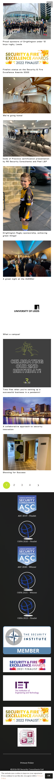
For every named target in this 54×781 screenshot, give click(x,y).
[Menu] (49, 4)
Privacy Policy (27, 763)
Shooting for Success (14, 472)
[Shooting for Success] (27, 452)
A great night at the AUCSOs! (18, 279)
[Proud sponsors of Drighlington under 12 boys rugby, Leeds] (27, 21)
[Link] (27, 504)
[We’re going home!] (27, 95)
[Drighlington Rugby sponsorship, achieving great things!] (27, 198)
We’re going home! (13, 116)
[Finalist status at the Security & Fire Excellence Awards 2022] (27, 58)
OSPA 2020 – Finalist (27, 541)
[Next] (37, 485)
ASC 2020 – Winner (27, 567)
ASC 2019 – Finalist (27, 516)
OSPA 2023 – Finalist (27, 618)
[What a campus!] (27, 308)
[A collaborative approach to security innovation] (27, 410)
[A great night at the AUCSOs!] (27, 259)
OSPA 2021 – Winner (27, 593)
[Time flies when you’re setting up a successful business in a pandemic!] (27, 363)
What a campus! (11, 334)
